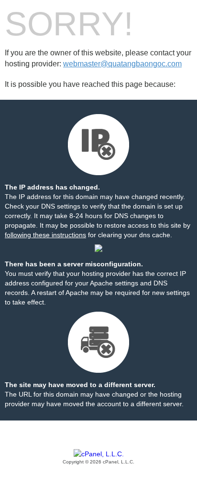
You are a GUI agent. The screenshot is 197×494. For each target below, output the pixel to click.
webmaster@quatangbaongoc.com (122, 64)
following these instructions (45, 235)
